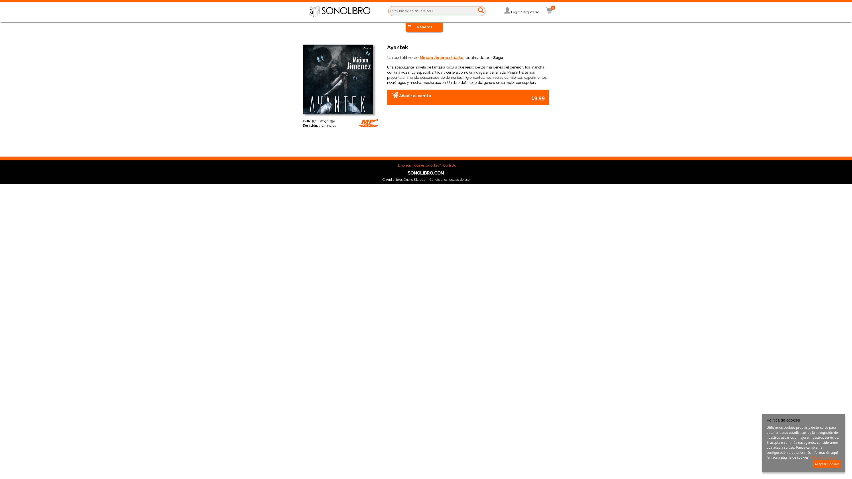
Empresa (404, 165)
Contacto (449, 165)
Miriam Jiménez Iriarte (441, 57)
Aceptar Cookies (827, 464)
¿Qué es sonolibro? (427, 165)
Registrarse (531, 12)
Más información (824, 457)
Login (515, 12)
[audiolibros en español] (339, 11)
